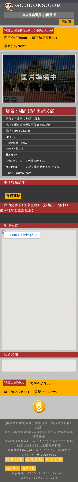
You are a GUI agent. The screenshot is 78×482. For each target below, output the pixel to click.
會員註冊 (28, 468)
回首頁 (66, 21)
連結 (24, 142)
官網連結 (13, 196)
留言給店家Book (44, 37)
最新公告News (15, 46)
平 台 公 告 (54, 459)
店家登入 (12, 468)
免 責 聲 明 (34, 459)
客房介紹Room (15, 37)
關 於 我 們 (14, 459)
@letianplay (45, 450)
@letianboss (47, 454)
